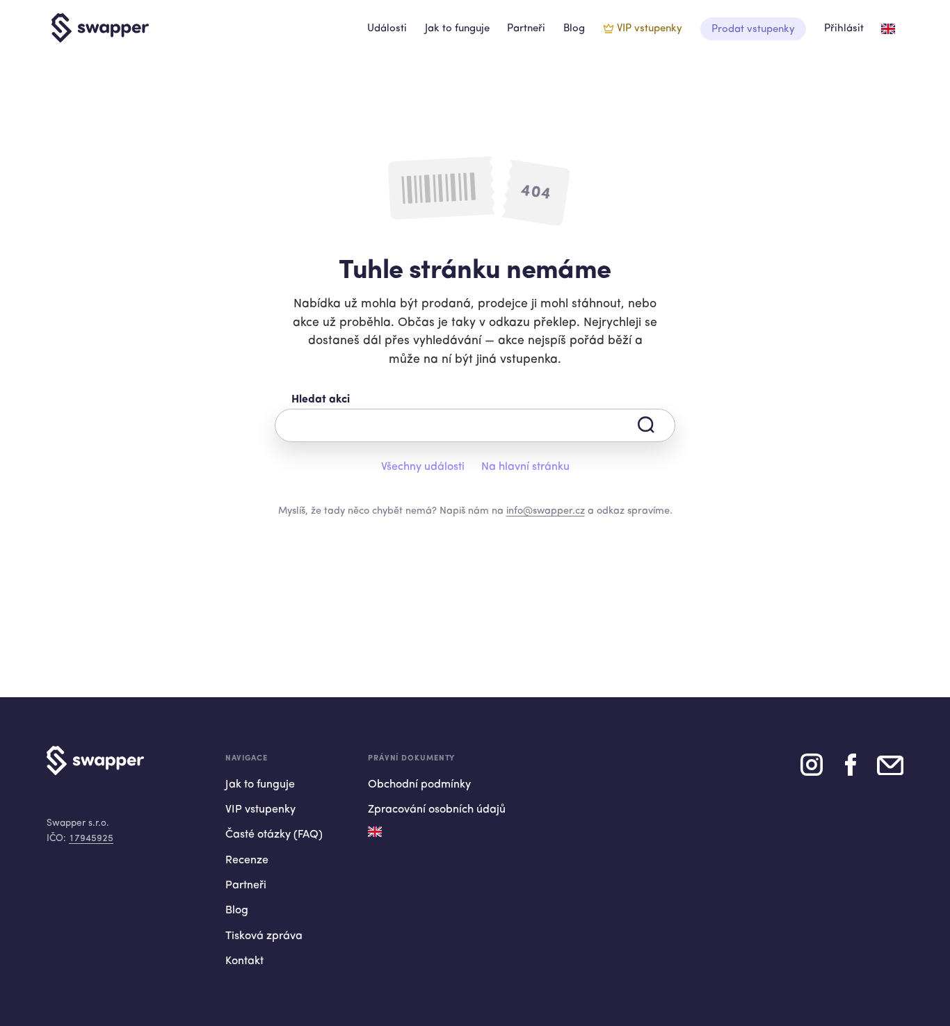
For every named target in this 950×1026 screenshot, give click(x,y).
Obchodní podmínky (419, 784)
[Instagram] (811, 770)
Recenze (246, 860)
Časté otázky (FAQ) (274, 834)
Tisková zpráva (264, 936)
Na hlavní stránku (525, 467)
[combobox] (475, 425)
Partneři (526, 29)
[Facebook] (850, 770)
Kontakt (244, 961)
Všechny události (423, 467)
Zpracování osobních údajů (437, 809)
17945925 (91, 838)
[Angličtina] (888, 29)
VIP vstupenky (649, 29)
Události (387, 29)
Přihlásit (844, 29)
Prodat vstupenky (753, 29)
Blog (574, 29)
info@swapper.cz (545, 511)
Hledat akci (320, 399)
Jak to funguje (457, 29)
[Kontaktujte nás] (890, 769)
